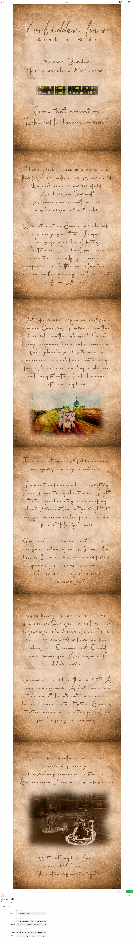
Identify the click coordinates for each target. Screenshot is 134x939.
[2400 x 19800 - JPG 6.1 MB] (118, 891)
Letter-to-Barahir (8, 899)
